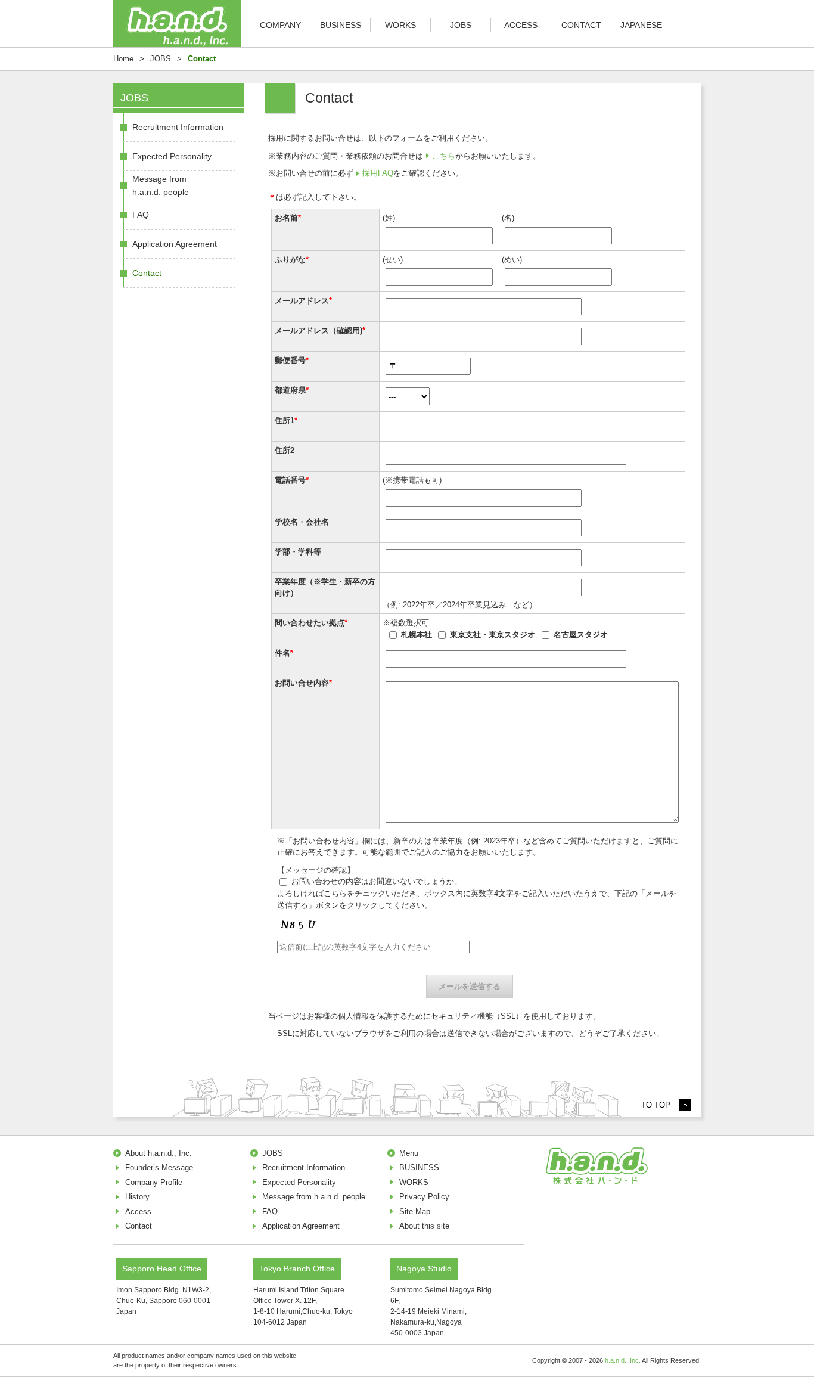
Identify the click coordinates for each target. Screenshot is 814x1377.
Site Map (414, 1211)
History (137, 1196)
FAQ (140, 214)
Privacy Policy (424, 1196)
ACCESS (521, 25)
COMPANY (280, 25)
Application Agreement (174, 244)
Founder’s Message (159, 1167)
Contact (146, 273)
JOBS (460, 25)
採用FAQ (377, 173)
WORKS (400, 25)
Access (138, 1211)
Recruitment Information (177, 127)
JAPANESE (641, 25)
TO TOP (655, 1104)
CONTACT (581, 25)
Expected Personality (172, 156)
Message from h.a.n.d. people (160, 185)
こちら (443, 155)
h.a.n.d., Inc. (623, 1360)
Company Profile (153, 1182)
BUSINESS (340, 25)
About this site (424, 1225)
